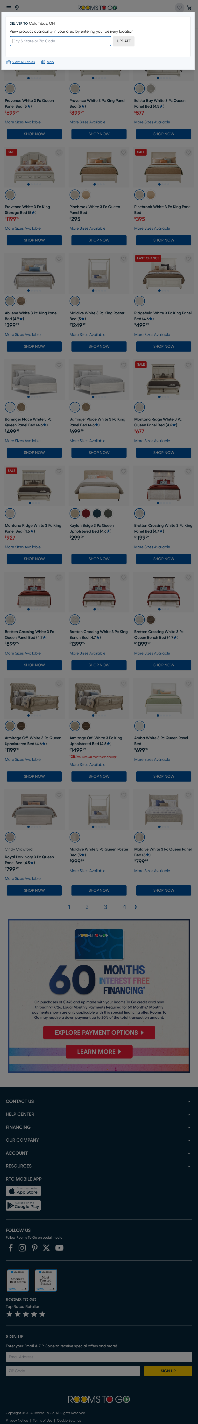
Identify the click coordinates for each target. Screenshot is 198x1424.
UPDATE (124, 41)
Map (50, 62)
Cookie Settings (102, 1367)
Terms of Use (50, 1400)
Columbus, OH (42, 23)
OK (102, 1355)
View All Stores (23, 62)
